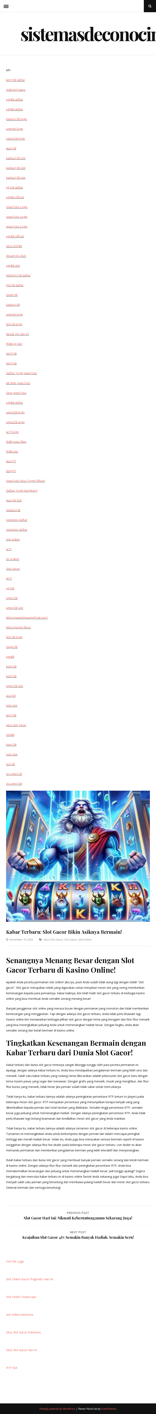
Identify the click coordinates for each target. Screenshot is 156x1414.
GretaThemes (108, 1409)
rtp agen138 (14, 774)
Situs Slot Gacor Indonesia (23, 1332)
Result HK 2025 (16, 256)
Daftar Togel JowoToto (21, 373)
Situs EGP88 (14, 246)
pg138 (10, 588)
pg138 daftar (14, 187)
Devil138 (11, 295)
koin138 (11, 666)
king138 (11, 715)
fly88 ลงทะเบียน (16, 442)
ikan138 (11, 148)
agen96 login (14, 129)
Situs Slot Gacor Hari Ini (21, 1350)
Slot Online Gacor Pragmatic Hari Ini (29, 1279)
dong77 (11, 461)
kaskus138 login (16, 119)
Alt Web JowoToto (18, 383)
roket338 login (15, 138)
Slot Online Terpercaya (21, 1297)
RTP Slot (11, 1368)
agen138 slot (14, 608)
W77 (9, 578)
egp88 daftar (14, 99)
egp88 (10, 657)
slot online (13, 539)
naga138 (11, 647)
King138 (11, 353)
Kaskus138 (13, 510)
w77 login (12, 432)
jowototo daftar (16, 520)
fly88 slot (12, 451)
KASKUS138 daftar (18, 275)
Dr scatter (12, 559)
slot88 (10, 735)
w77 (9, 549)
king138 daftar (15, 80)
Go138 (10, 764)
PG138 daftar (15, 285)
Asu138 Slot (14, 500)
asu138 (11, 696)
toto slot (11, 705)
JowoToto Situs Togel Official (25, 481)
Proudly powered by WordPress (57, 1409)
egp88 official (15, 197)
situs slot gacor (16, 725)
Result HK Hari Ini (17, 334)
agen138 (11, 598)
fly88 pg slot (14, 344)
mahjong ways (15, 90)
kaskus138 (13, 305)
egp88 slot (13, 265)
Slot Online (85, 939)
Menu (6, 6)
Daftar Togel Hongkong (21, 490)
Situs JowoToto (16, 393)
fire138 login (14, 324)
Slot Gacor (70, 939)
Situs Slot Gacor (53, 939)
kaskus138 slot (16, 158)
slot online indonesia (19, 1314)
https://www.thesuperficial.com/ (27, 617)
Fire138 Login (15, 1261)
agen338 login (15, 412)
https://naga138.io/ (18, 627)
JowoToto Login (16, 207)
